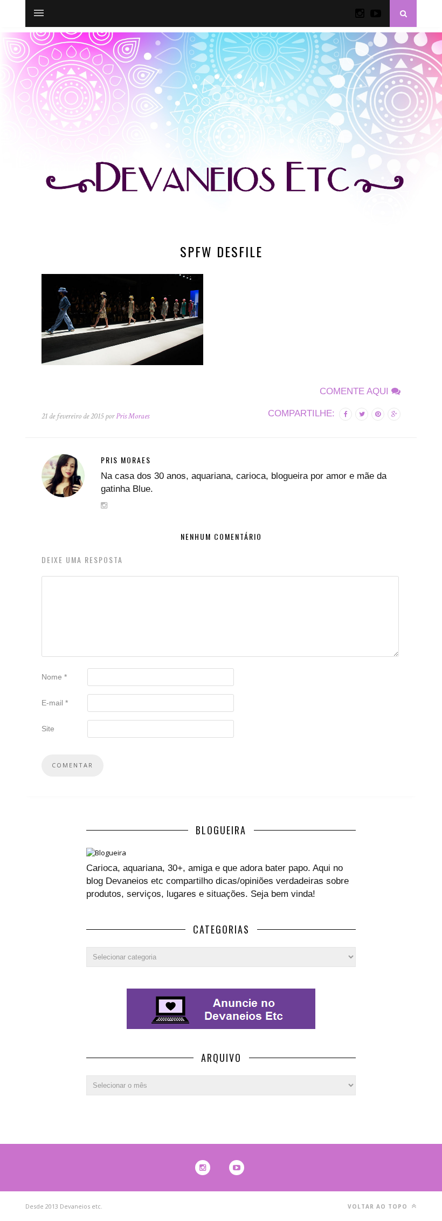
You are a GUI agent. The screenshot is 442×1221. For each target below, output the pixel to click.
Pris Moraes (132, 416)
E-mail (55, 702)
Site (48, 728)
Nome (54, 677)
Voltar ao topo (379, 1206)
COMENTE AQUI (355, 391)
